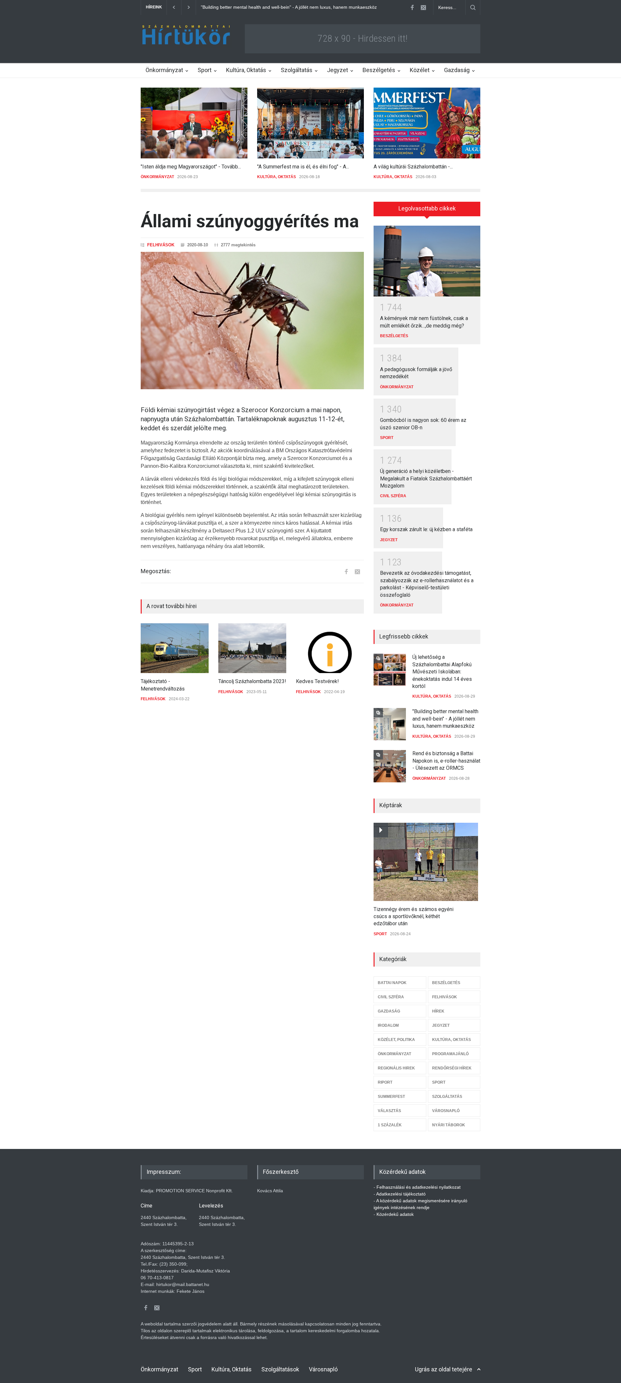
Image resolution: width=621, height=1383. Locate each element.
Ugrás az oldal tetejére (443, 1369)
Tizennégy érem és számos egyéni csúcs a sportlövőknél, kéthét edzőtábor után (413, 916)
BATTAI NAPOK (392, 983)
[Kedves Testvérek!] (330, 648)
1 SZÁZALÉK (390, 1125)
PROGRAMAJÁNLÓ (450, 1054)
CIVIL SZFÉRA (393, 496)
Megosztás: (156, 571)
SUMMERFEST (391, 1096)
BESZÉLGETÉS (394, 336)
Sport (205, 70)
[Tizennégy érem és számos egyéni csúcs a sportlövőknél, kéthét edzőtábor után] (426, 862)
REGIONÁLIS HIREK (396, 1068)
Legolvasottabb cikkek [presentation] (427, 208)
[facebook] (412, 7)
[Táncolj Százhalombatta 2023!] (252, 648)
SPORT (386, 437)
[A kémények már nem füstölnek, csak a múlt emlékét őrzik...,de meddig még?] (427, 261)
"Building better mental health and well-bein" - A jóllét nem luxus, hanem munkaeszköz (445, 718)
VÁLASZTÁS (389, 1111)
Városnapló (323, 1369)
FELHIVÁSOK (160, 244)
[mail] (423, 7)
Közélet (420, 70)
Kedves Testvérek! (317, 681)
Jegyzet (337, 70)
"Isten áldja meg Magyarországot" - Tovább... (191, 167)
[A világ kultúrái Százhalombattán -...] (427, 123)
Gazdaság (457, 70)
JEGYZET (389, 540)
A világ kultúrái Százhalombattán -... (413, 167)
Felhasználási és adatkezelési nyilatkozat (418, 1187)
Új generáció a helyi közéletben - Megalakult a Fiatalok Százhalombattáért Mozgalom (426, 478)
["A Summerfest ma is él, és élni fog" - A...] (310, 123)
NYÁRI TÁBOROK (448, 1125)
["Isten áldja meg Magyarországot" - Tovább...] (194, 123)
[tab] (427, 211)
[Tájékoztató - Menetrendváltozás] (175, 648)
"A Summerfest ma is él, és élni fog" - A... (303, 167)
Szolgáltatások (280, 1369)
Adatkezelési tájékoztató (401, 1193)
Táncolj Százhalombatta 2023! (252, 681)
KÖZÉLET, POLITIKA (396, 1039)
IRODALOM (388, 1025)
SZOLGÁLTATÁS (447, 1096)
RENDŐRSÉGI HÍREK (452, 1068)
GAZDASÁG (389, 1011)
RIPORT (385, 1082)
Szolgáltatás (296, 70)
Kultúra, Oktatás (246, 70)
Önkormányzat (164, 70)
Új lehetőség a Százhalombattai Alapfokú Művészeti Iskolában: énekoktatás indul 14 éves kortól (442, 671)
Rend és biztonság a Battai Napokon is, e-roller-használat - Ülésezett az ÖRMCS (283, 7)
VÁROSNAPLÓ (446, 1111)
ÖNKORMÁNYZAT (157, 177)
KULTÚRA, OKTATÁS (276, 177)
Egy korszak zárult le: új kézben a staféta (426, 529)
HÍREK (438, 1011)
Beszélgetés (379, 70)
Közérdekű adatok (395, 1214)
